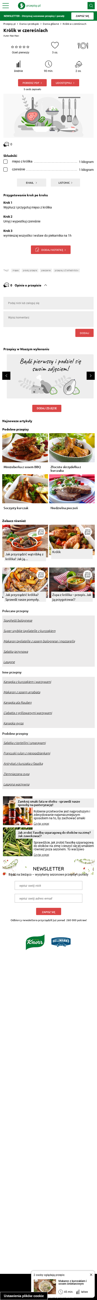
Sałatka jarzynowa (15, 651)
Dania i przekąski (29, 23)
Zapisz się (48, 912)
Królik (56, 552)
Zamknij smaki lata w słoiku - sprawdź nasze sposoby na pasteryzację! (49, 803)
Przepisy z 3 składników (67, 270)
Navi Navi (14, 35)
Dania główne (51, 23)
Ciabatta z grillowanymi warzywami (27, 713)
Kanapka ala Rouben (17, 702)
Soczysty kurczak (16, 508)
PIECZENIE (46, 270)
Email (30, 182)
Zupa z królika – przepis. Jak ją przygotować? (71, 597)
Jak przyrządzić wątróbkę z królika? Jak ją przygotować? (24, 556)
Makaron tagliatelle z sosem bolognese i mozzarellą (39, 641)
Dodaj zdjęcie (47, 408)
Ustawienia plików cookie (24, 1296)
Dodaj (84, 333)
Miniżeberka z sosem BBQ (22, 467)
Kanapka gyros (13, 723)
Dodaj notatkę (52, 250)
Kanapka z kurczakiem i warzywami (27, 682)
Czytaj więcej (41, 823)
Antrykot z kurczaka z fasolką (23, 763)
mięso (16, 270)
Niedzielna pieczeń (64, 508)
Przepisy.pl (9, 23)
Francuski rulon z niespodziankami (26, 753)
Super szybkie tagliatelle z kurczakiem (29, 631)
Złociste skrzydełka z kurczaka (66, 468)
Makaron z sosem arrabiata (21, 692)
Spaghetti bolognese (17, 620)
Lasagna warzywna (16, 784)
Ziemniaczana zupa (16, 774)
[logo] (29, 5)
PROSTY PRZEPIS (30, 270)
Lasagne (9, 662)
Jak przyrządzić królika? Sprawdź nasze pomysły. (22, 597)
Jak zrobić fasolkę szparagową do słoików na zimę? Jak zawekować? (54, 834)
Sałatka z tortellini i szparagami (24, 743)
